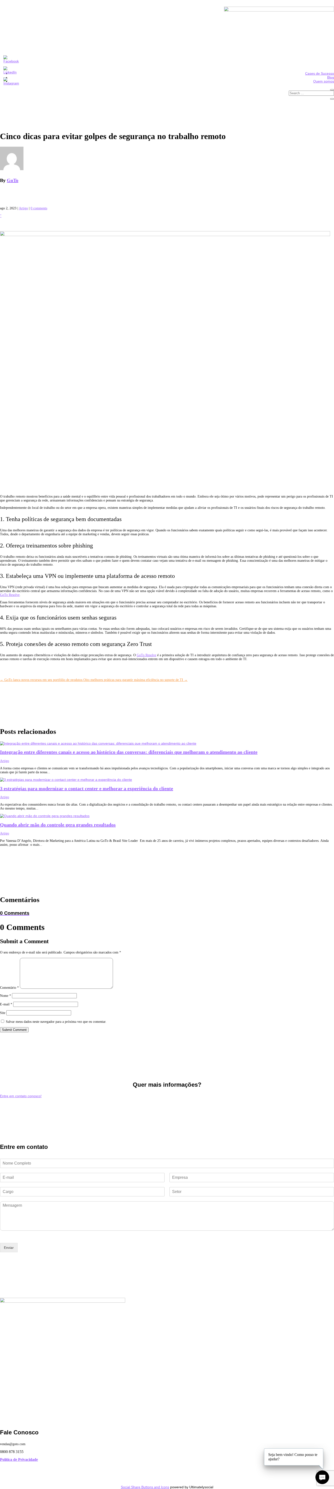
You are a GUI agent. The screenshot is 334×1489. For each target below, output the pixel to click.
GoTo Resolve (10, 595)
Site (2, 1013)
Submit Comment (14, 1030)
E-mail (6, 1004)
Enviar (9, 1248)
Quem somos (323, 81)
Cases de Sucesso (319, 73)
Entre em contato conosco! (21, 1096)
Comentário (9, 987)
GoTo (12, 180)
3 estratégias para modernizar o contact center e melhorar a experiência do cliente (86, 788)
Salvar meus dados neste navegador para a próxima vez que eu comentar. (56, 1022)
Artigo (23, 208)
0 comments (39, 208)
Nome (5, 996)
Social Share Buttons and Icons (145, 1487)
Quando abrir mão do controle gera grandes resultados (58, 824)
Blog (330, 77)
